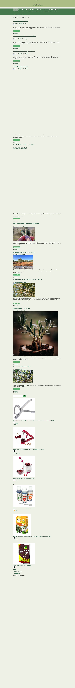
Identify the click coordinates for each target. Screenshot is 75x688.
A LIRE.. (22, 11)
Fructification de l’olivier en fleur (22, 366)
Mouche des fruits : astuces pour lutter (23, 144)
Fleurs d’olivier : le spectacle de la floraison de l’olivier (27, 279)
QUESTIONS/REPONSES (53, 9)
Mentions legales (17, 573)
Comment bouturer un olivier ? (21, 308)
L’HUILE (33, 9)
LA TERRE (22, 9)
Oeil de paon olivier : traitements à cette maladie (26, 223)
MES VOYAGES (54, 11)
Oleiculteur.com (37, 4)
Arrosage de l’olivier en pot (20, 66)
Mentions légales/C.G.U (18, 571)
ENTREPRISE (16, 11)
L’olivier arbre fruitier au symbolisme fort (24, 51)
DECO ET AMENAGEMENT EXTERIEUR (33, 11)
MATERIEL (39, 9)
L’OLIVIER (15, 9)
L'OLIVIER (16, 33)
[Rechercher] (24, 396)
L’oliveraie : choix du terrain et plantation (24, 252)
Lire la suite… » (17, 31)
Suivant (16, 392)
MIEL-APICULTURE (46, 11)
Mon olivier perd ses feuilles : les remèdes (24, 36)
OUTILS (45, 9)
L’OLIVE (27, 9)
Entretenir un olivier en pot (20, 21)
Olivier (25, 23)
